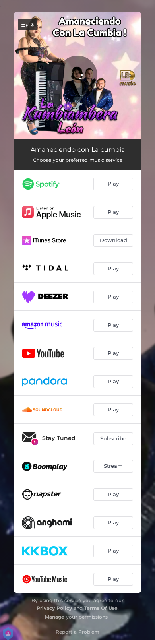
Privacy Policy (54, 608)
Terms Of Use (101, 608)
